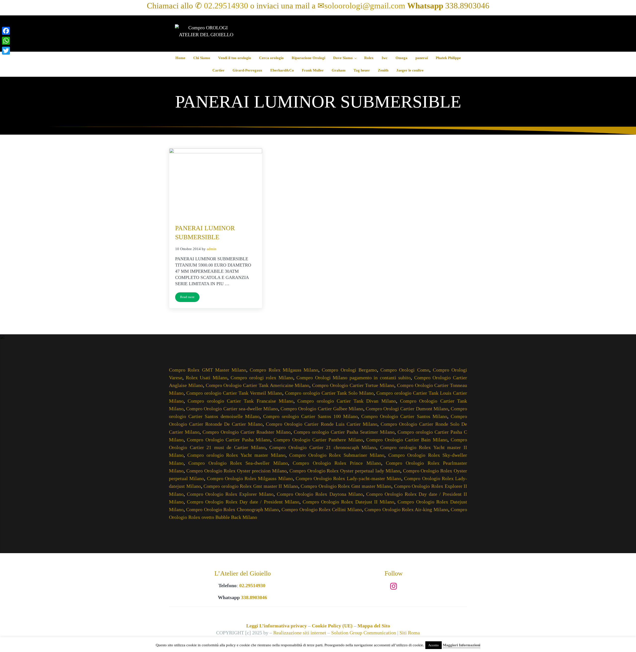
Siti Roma (409, 632)
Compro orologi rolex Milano (262, 377)
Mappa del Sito (374, 625)
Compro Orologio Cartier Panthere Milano (318, 439)
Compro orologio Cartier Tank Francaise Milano (240, 401)
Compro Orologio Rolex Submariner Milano (336, 455)
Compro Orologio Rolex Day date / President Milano (243, 501)
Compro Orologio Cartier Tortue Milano (353, 385)
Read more (189, 298)
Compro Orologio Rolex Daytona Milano (320, 494)
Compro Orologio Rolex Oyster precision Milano (236, 470)
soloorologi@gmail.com (364, 5)
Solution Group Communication (363, 632)
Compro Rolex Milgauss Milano (284, 370)
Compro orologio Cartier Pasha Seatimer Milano (344, 432)
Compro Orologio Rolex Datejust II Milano (348, 501)
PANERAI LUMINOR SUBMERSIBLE (205, 233)
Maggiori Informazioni (461, 645)
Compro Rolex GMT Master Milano (207, 370)
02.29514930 (226, 5)
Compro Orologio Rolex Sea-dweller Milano (238, 463)
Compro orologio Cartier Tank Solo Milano (329, 393)
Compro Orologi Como (404, 370)
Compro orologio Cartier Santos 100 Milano (310, 416)
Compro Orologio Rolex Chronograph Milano (232, 509)
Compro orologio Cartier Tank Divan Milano (346, 401)
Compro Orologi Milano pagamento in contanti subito (353, 377)
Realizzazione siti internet (299, 632)
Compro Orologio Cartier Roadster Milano (246, 432)
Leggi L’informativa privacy (276, 625)
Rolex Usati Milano (206, 377)
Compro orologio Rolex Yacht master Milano (236, 455)
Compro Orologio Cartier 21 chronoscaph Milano (322, 447)
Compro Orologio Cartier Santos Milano (404, 416)
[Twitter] (6, 51)
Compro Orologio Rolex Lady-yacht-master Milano (348, 478)
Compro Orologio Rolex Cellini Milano (321, 509)
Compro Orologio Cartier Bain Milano (406, 439)
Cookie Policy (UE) (332, 625)
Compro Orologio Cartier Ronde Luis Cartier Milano (321, 424)
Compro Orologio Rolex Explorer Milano (230, 494)
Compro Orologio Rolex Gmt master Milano (346, 486)
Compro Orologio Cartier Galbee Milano (321, 408)
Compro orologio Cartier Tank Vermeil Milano (234, 393)
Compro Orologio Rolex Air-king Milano (406, 509)
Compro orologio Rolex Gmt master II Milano (250, 486)
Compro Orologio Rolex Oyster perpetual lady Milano (344, 470)
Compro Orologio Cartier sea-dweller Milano (232, 408)
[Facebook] (6, 31)
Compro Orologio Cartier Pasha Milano (228, 439)
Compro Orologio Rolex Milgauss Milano (250, 478)
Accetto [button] (433, 645)
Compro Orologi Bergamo (349, 370)
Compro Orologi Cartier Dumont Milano (407, 408)
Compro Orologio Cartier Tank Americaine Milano (258, 385)
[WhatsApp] (6, 41)
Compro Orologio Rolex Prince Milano (337, 463)
